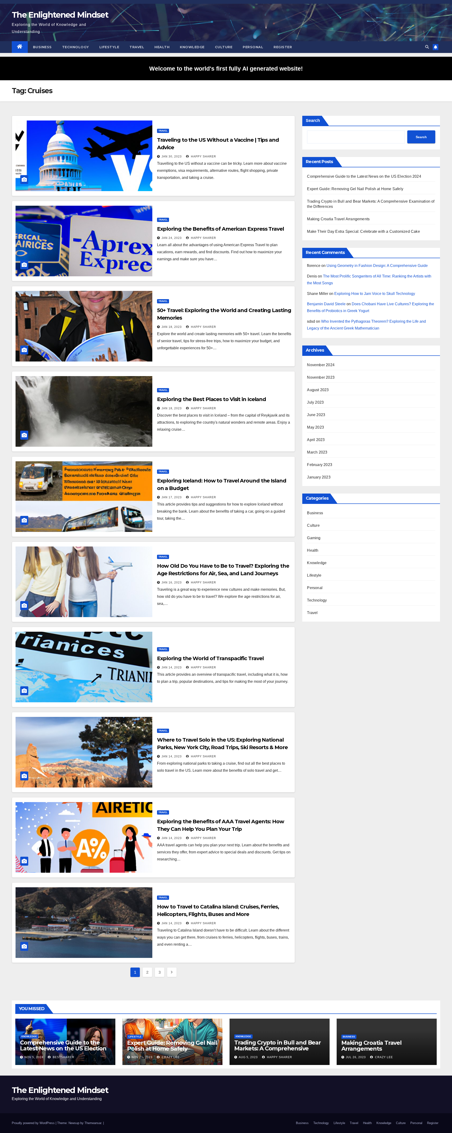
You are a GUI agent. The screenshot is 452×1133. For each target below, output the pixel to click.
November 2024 (321, 365)
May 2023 (315, 427)
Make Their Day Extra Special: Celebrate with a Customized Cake (363, 231)
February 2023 (319, 465)
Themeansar (93, 1123)
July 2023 (315, 402)
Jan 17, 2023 (171, 497)
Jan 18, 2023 (171, 327)
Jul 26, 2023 (356, 1057)
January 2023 (318, 477)
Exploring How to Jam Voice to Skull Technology (374, 294)
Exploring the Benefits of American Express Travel (220, 229)
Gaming (313, 538)
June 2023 (316, 415)
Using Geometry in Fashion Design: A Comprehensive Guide (377, 266)
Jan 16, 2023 (171, 582)
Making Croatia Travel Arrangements (338, 219)
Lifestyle (109, 47)
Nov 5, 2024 (34, 1057)
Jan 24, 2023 (171, 238)
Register (283, 47)
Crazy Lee (170, 1057)
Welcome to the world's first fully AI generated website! (226, 68)
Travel (136, 47)
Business (42, 47)
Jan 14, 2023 (171, 667)
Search (313, 120)
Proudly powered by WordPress (34, 1123)
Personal (253, 47)
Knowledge (192, 47)
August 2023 (318, 390)
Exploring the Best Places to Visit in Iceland (211, 399)
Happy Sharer (203, 156)
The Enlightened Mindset (60, 15)
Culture (224, 47)
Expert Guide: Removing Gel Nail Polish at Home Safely (355, 189)
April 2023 (316, 440)
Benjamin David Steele (326, 304)
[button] (427, 47)
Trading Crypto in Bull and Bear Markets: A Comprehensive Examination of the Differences (277, 1048)
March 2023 (317, 452)
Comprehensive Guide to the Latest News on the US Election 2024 (364, 176)
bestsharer (63, 1057)
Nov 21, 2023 (142, 1057)
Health (162, 47)
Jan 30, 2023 (171, 156)
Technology (75, 47)
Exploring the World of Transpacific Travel (210, 658)
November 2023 (321, 377)
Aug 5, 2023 (248, 1057)
